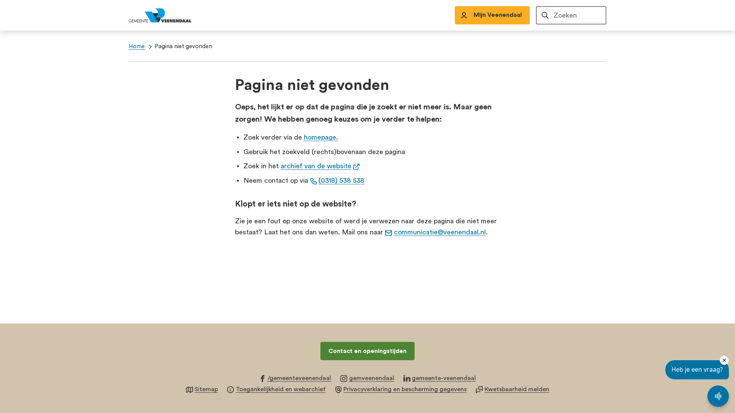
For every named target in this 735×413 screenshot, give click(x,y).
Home (137, 46)
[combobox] (571, 15)
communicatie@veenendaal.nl (440, 232)
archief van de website (320, 166)
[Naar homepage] (168, 15)
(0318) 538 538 (341, 180)
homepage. (321, 137)
